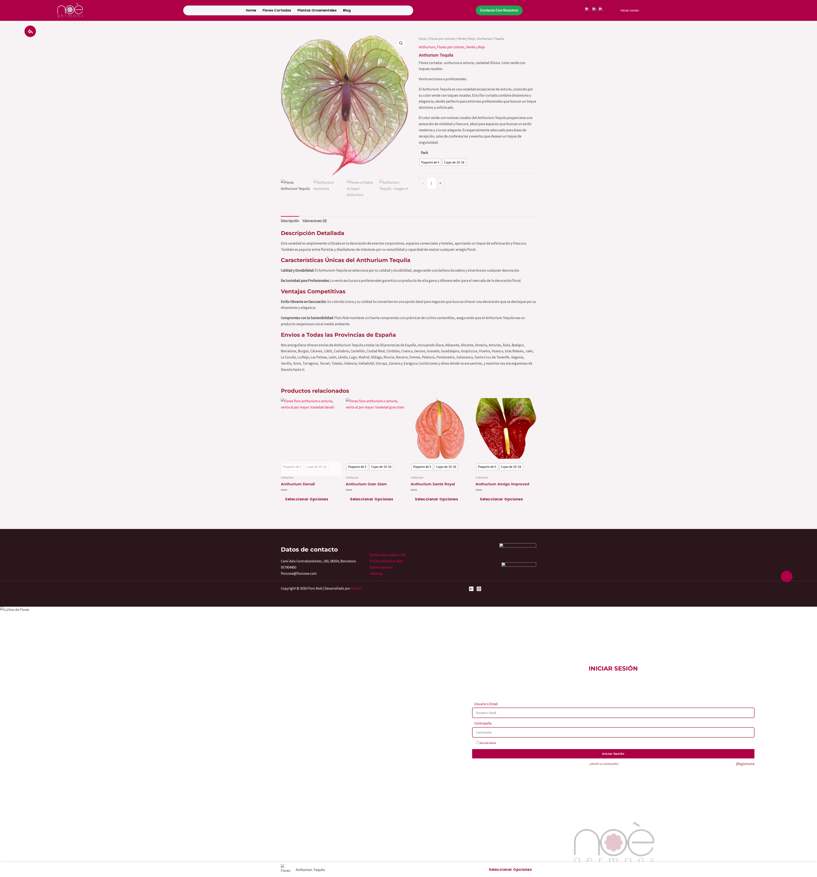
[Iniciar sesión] (614, 10)
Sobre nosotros (381, 567)
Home (251, 10)
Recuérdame (487, 743)
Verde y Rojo (466, 39)
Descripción (290, 220)
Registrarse (745, 763)
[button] (401, 43)
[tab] (290, 221)
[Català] (588, 10)
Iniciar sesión (630, 10)
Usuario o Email (486, 704)
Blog (347, 10)
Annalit (356, 588)
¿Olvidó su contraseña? (604, 764)
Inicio (423, 39)
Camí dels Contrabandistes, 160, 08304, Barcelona (318, 561)
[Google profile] (471, 588)
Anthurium (427, 47)
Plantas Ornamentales (317, 10)
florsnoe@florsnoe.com (299, 573)
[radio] (430, 162)
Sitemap (376, 573)
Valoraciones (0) (315, 220)
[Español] (602, 10)
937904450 (288, 567)
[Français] (595, 10)
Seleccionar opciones (306, 499)
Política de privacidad (386, 561)
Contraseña (482, 723)
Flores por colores (442, 39)
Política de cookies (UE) (388, 555)
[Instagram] (478, 588)
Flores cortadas (277, 10)
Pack (424, 152)
